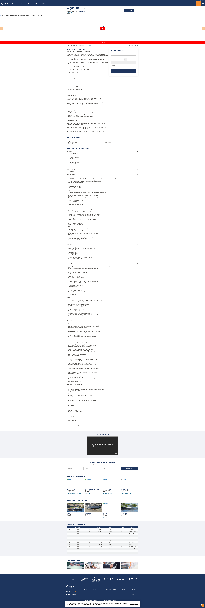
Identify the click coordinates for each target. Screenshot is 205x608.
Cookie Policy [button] (77, 604)
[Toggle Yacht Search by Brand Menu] (198, 3)
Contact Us (133, 594)
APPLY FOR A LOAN (71, 570)
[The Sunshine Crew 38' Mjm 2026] (93, 507)
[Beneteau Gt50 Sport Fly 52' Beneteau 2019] (75, 483)
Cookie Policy (116, 600)
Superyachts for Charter (107, 589)
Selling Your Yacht (124, 591)
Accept (134, 604)
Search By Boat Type (87, 591)
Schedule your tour (129, 468)
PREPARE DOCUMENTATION (127, 570)
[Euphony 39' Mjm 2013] (111, 507)
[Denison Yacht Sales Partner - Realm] (133, 579)
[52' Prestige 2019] (111, 483)
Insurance (123, 589)
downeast (81, 45)
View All (87, 477)
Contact (43, 3)
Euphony (105, 513)
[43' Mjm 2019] (129, 507)
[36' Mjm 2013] (75, 507)
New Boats (85, 589)
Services (30, 3)
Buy (12, 3)
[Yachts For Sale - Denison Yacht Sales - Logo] (4, 3)
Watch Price (82, 11)
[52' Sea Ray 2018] (129, 483)
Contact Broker (129, 10)
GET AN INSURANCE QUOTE (91, 570)
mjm (85, 45)
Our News (133, 591)
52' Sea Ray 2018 (125, 489)
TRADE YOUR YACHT (107, 570)
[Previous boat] (135, 477)
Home (68, 45)
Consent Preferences (105, 600)
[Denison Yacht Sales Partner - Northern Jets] (72, 579)
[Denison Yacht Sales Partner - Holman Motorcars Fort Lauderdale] (96, 579)
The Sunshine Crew (90, 513)
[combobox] (125, 59)
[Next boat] (137, 477)
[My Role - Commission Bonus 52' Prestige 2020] (93, 483)
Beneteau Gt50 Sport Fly (73, 489)
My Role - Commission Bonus (92, 489)
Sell (17, 3)
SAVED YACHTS (201, 0)
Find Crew (114, 589)
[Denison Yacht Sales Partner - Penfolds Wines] (84, 579)
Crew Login (115, 591)
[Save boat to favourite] (136, 10)
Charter (23, 3)
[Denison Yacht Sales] (70, 586)
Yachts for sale (74, 45)
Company (37, 3)
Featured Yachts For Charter (97, 591)
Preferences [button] (99, 604)
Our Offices (133, 589)
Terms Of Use (111, 600)
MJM (80, 49)
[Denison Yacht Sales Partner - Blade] (121, 579)
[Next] (203, 28)
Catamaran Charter (95, 589)
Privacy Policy (133, 73)
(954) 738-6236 (74, 591)
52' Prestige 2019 (107, 489)
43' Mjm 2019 (124, 513)
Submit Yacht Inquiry (123, 70)
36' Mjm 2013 (69, 513)
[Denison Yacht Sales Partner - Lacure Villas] (108, 579)
